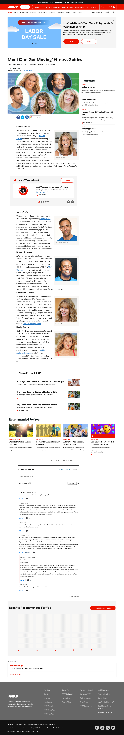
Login (110, 7)
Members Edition (80, 7)
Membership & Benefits (52, 7)
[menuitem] (10, 13)
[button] (113, 12)
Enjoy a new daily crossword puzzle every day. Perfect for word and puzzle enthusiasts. (98, 91)
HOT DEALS (15, 665)
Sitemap (10, 724)
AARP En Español (67, 694)
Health (10, 55)
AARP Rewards (93, 7)
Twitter (22, 117)
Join (71, 41)
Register (103, 7)
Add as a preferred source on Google (39, 117)
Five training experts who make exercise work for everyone (31, 64)
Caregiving (39, 439)
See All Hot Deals (15, 674)
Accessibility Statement (47, 724)
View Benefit (40, 193)
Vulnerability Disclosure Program (57, 728)
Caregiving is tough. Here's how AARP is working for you (48, 449)
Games (84, 84)
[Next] (72, 202)
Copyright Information (38, 728)
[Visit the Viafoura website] (75, 597)
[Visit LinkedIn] (113, 728)
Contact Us (65, 690)
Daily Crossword (88, 87)
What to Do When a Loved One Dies (20, 443)
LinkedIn (27, 117)
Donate (46, 694)
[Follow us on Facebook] (97, 728)
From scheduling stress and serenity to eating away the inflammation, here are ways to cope (97, 119)
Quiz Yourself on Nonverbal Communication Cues (102, 443)
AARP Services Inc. (86, 706)
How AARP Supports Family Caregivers (48, 443)
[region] (48, 533)
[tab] (25, 483)
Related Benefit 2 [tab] (41, 202)
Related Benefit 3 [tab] (44, 202)
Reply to (25, 559)
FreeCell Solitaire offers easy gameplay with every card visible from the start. (97, 104)
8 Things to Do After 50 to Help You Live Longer (40, 381)
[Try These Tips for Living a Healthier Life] (74, 395)
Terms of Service (33, 724)
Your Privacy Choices (23, 731)
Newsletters (66, 698)
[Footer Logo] (20, 696)
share (68, 499)
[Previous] (68, 202)
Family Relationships (15, 439)
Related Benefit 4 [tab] (46, 202)
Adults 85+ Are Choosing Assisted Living (73, 443)
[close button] (114, 19)
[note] (66, 157)
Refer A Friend (66, 702)
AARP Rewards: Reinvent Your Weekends (52, 187)
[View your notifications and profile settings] (78, 483)
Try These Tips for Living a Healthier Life (37, 392)
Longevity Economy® (105, 712)
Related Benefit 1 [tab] (39, 202)
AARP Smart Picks (67, 7)
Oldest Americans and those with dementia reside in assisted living (73, 449)
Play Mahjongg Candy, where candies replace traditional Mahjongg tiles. (95, 133)
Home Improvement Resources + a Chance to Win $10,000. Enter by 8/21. (60, 2)
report (74, 499)
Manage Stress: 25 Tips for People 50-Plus (98, 113)
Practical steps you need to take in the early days (20, 449)
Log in (61, 469)
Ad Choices (11, 731)
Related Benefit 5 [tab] (48, 202)
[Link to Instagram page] (108, 728)
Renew (89, 41)
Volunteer (47, 698)
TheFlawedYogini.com (32, 323)
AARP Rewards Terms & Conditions (19, 728)
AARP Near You (49, 714)
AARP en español (97, 12)
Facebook (18, 117)
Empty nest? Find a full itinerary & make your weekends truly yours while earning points (53, 190)
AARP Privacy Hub (20, 724)
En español (28, 71)
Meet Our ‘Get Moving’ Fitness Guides (45, 59)
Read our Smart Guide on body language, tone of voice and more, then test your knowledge (102, 450)
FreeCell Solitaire (89, 99)
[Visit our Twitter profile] (102, 728)
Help (105, 12)
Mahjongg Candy (88, 128)
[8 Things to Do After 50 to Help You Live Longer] (74, 382)
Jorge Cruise (45, 219)
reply (21, 499)
